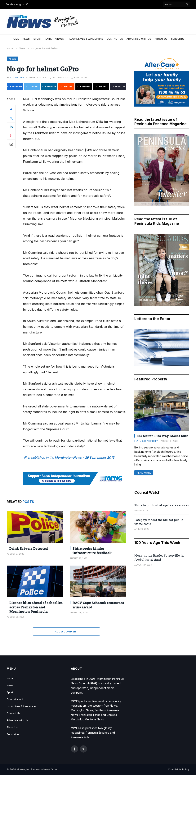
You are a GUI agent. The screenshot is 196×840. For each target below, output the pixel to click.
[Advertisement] (98, 807)
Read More (144, 472)
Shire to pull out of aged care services (161, 505)
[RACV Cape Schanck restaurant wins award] (98, 581)
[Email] (11, 144)
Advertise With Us (139, 38)
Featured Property (146, 441)
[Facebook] (11, 109)
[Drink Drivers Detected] (35, 527)
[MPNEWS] (43, 21)
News (26, 38)
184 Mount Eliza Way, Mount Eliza (162, 436)
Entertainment (56, 38)
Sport (37, 38)
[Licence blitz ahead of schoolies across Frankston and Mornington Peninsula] (35, 581)
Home (15, 38)
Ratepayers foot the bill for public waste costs (158, 522)
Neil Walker (17, 77)
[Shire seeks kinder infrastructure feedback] (98, 527)
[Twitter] (11, 118)
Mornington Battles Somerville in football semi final (159, 557)
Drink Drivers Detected (28, 548)
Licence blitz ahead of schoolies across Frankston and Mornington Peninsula (36, 607)
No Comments (61, 77)
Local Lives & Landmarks (86, 38)
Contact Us (115, 38)
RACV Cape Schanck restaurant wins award (98, 604)
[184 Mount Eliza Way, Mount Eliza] (161, 410)
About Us (161, 38)
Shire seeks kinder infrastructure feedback (92, 550)
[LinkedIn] (11, 126)
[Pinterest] (11, 135)
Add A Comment (66, 631)
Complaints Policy (178, 769)
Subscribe (177, 38)
